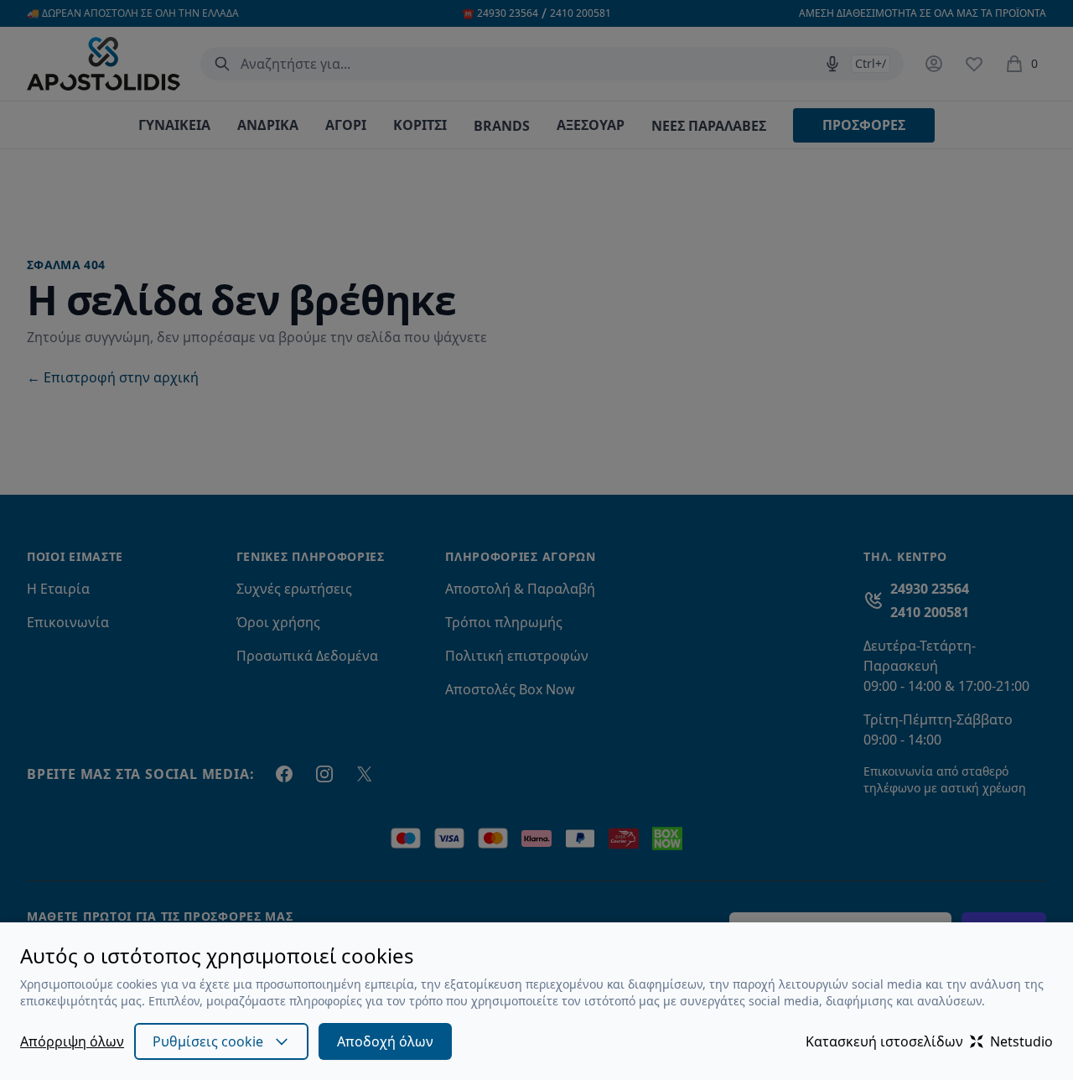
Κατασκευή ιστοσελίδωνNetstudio (929, 1041)
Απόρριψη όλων (72, 1041)
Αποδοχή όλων (385, 1041)
